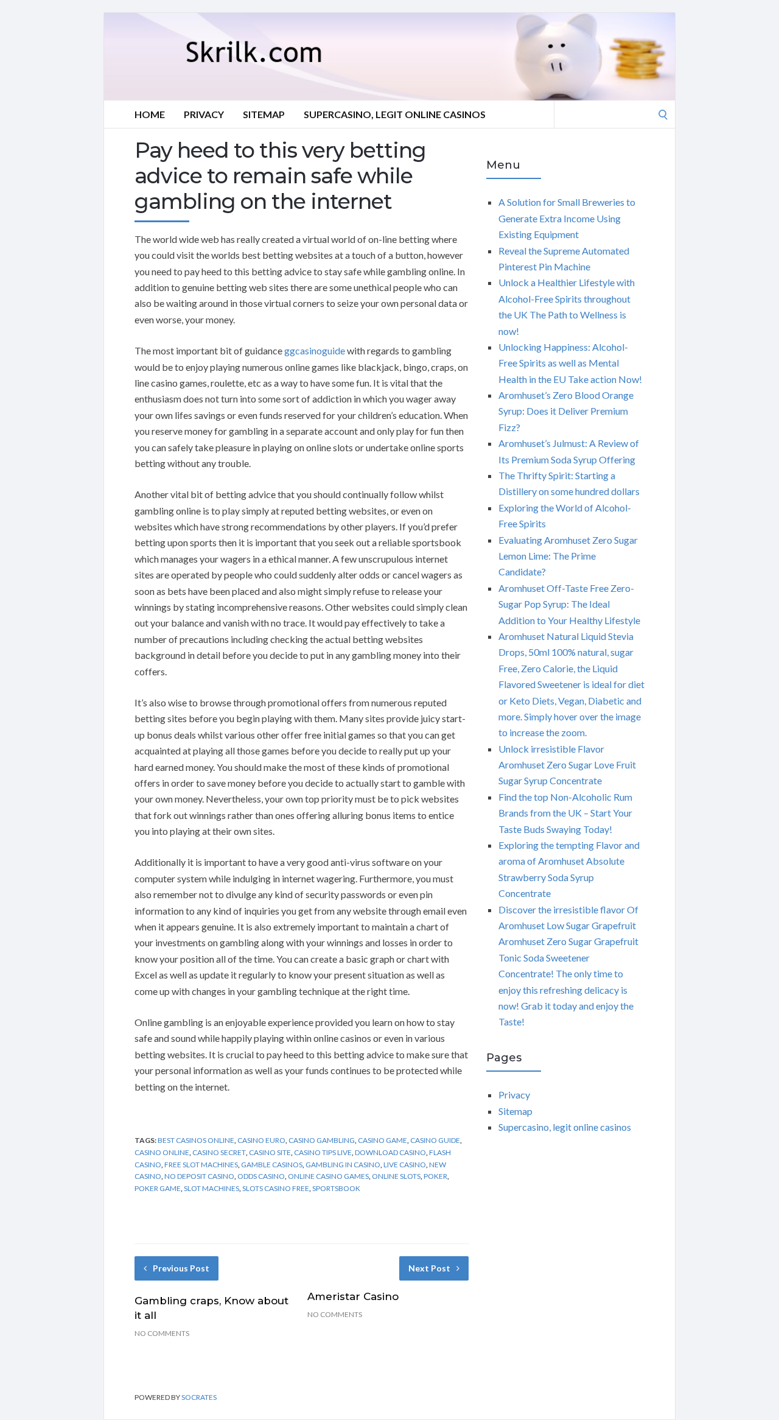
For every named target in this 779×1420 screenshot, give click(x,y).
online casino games (328, 1176)
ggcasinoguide (314, 350)
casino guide (435, 1140)
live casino (404, 1164)
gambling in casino (343, 1164)
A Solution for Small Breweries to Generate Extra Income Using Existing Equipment (566, 218)
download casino (390, 1152)
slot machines (211, 1188)
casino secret (219, 1152)
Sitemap (264, 114)
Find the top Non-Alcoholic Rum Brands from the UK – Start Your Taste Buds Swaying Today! (565, 813)
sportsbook (336, 1188)
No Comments (161, 1333)
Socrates (199, 1397)
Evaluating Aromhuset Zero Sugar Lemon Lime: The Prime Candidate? (568, 556)
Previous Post (181, 1268)
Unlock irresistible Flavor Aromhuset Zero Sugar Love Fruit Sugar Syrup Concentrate (567, 765)
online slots (396, 1176)
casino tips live (323, 1152)
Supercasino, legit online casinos (395, 114)
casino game (382, 1140)
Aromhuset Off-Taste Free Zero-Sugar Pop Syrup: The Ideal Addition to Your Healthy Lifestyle (569, 604)
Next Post (429, 1268)
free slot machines (201, 1164)
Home (149, 114)
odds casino (261, 1176)
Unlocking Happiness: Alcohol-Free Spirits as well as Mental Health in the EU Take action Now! (570, 363)
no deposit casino (199, 1176)
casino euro (261, 1140)
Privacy (204, 114)
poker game (157, 1188)
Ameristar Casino (353, 1296)
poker (435, 1176)
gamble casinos (271, 1164)
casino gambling (321, 1140)
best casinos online (196, 1140)
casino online (161, 1152)
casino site (270, 1152)
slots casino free (275, 1188)
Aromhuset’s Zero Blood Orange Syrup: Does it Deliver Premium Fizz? (566, 411)
